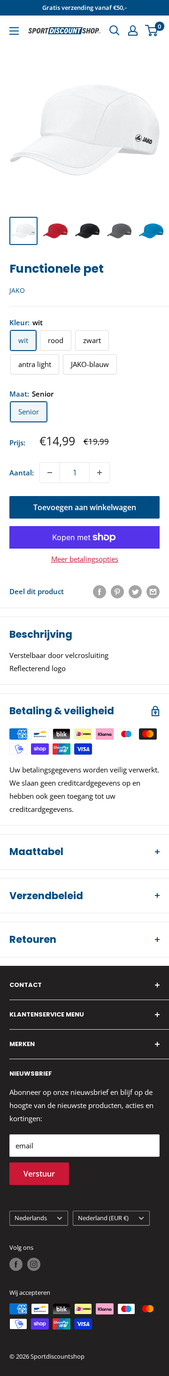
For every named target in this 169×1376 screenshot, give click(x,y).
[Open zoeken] (114, 30)
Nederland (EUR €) (103, 1218)
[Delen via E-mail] (153, 591)
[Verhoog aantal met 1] (99, 472)
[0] (152, 30)
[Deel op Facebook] (99, 591)
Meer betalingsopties (84, 559)
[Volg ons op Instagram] (33, 1264)
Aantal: (21, 472)
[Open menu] (14, 31)
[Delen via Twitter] (135, 591)
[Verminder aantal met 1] (50, 472)
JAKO (17, 290)
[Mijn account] (133, 30)
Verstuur (39, 1174)
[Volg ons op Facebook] (16, 1264)
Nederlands (31, 1218)
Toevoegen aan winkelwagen (84, 507)
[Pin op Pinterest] (117, 591)
